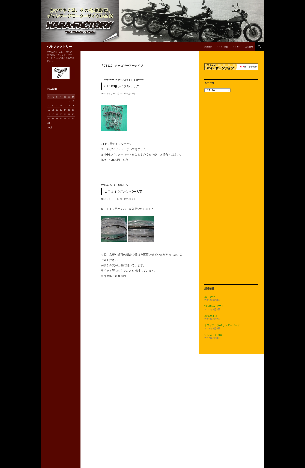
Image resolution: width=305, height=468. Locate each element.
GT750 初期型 (213, 334)
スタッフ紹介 (222, 46)
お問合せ (249, 46)
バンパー (112, 185)
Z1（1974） (211, 296)
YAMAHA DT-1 (213, 306)
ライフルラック (125, 79)
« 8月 (50, 127)
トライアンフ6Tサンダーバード (222, 325)
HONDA (112, 79)
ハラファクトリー (59, 46)
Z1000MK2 (210, 315)
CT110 (104, 79)
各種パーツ (139, 79)
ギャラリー (109, 93)
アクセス (237, 46)
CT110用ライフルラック (121, 86)
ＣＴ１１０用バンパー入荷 (123, 191)
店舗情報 (208, 46)
